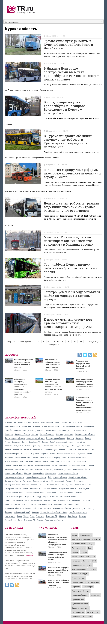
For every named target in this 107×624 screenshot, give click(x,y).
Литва (54, 465)
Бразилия (9, 434)
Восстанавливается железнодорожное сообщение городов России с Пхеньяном (84, 383)
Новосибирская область (36, 477)
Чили (32, 516)
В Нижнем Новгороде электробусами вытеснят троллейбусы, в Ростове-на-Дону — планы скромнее (71, 73)
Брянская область (22, 434)
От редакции (93, 582)
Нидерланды (50, 473)
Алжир (57, 422)
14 (75, 341)
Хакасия (35, 512)
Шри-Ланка (72, 516)
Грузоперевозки (78, 548)
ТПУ (97, 612)
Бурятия (34, 434)
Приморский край (12, 484)
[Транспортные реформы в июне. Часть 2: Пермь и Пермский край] (42, 570)
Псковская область (30, 484)
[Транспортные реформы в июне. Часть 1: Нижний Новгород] (42, 583)
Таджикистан (36, 500)
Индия (27, 445)
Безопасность (85, 535)
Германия (79, 438)
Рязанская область (83, 484)
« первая (10, 341)
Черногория (10, 516)
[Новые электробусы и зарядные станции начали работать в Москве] (42, 555)
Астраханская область (72, 426)
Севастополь (51, 492)
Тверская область (12, 504)
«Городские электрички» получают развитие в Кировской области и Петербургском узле (58, 539)
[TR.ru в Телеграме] (90, 355)
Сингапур (37, 496)
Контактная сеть (79, 569)
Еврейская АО (34, 442)
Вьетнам (70, 438)
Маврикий (63, 465)
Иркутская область (52, 445)
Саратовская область (48, 488)
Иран (40, 445)
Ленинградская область (23, 465)
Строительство (78, 612)
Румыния (69, 484)
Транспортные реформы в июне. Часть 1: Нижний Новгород (83, 365)
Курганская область (64, 461)
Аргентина (26, 426)
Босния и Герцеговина (76, 430)
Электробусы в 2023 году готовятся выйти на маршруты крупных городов (72, 295)
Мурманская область (13, 473)
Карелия (44, 453)
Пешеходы (76, 591)
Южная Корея (10, 520)
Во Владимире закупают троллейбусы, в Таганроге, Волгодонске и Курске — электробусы (64, 107)
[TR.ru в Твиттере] (85, 355)
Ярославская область (54, 520)
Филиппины (77, 508)
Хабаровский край (22, 512)
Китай (35, 457)
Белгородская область (46, 430)
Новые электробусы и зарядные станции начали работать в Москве (23, 363)
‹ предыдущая (24, 341)
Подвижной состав (80, 595)
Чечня (25, 516)
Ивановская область (78, 442)
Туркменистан (60, 504)
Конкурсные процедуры (82, 565)
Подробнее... (30, 555)
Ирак (34, 445)
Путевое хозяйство (80, 603)
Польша (69, 481)
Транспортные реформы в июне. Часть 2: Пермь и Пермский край (52, 363)
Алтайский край (75, 422)
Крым (45, 461)
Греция (88, 438)
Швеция (62, 516)
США (27, 500)
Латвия (8, 465)
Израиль (8, 445)
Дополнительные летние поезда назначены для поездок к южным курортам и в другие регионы (53, 385)
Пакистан (27, 481)
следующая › (95, 341)
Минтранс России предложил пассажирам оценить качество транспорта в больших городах (69, 240)
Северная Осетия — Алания (70, 492)
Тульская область (44, 504)
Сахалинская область (14, 492)
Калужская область (86, 449)
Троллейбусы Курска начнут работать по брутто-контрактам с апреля (71, 268)
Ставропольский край (14, 500)
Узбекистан (37, 508)
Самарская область (13, 488)
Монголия (48, 469)
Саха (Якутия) (83, 488)
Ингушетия (18, 445)
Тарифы (90, 612)
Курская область (81, 461)
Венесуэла (68, 434)
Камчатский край (12, 453)
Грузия (7, 442)
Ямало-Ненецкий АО (26, 520)
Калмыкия (71, 449)
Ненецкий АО (38, 473)
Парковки (76, 586)
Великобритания (47, 434)
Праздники (95, 595)
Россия (42, 484)
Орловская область (13, 481)
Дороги (84, 552)
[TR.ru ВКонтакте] (80, 355)
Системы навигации (80, 608)
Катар (52, 453)
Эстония (82, 516)
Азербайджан (47, 422)
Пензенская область (41, 481)
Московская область (81, 469)
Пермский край (57, 481)
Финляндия (88, 508)
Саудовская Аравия (67, 488)
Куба (52, 461)
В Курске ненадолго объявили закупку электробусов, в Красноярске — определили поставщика (68, 141)
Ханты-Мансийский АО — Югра (53, 512)
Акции (74, 535)
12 (63, 341)
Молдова (38, 469)
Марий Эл (19, 469)
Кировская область (23, 457)
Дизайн (75, 552)
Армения (36, 426)
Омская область (60, 477)
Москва (68, 469)
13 (69, 341)
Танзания (76, 500)
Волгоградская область (15, 438)
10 (53, 341)
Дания (24, 442)
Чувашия (40, 516)
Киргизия (9, 457)
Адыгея (36, 422)
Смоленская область (68, 496)
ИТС (94, 561)
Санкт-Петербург (30, 488)
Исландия (76, 445)
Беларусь (31, 430)
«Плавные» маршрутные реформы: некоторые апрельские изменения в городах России (72, 173)
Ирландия (66, 445)
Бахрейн (8, 430)
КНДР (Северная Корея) (50, 457)
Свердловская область (34, 492)
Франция (8, 512)
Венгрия (59, 434)
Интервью (90, 556)
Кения (89, 453)
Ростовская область (55, 484)
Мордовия (58, 469)
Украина (47, 508)
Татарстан (86, 500)
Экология (76, 616)
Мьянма (27, 473)
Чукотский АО (51, 516)
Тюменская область (13, 508)
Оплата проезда (79, 582)
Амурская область (12, 426)
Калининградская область (54, 449)
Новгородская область (14, 477)
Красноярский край (33, 461)
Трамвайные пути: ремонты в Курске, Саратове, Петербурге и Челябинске (68, 44)
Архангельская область (51, 426)
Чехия (19, 516)
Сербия (28, 496)
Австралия (18, 422)
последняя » (53, 344)
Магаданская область (78, 465)
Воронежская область (55, 438)
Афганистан (89, 426)
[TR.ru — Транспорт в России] (21, 13)
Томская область (29, 504)
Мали (91, 465)
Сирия (45, 496)
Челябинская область (78, 512)
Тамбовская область (61, 500)
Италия (8, 449)
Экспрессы (87, 616)
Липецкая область (42, 465)
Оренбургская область (78, 477)
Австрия (27, 422)
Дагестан (16, 442)
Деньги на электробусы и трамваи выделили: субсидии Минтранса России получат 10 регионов (71, 207)
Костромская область (77, 457)
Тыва (77, 504)
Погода (86, 591)
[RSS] (95, 355)
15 (81, 341)
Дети (90, 548)
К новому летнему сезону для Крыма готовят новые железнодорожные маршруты (68, 323)
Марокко (29, 469)
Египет (45, 442)
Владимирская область (84, 434)
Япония (40, 520)
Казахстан (37, 449)
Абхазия (8, 422)
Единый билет (78, 556)
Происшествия (78, 599)
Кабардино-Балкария (22, 449)
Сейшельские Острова (14, 496)
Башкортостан (20, 430)
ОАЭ (50, 477)
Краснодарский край (14, 461)
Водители (96, 539)
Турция (70, 504)
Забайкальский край (58, 442)
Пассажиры (88, 586)
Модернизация (78, 578)
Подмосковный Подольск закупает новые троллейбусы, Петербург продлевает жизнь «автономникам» (85, 403)
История (86, 561)
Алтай (64, 422)
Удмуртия (27, 508)
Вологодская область (35, 438)
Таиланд (47, 500)
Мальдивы (9, 469)
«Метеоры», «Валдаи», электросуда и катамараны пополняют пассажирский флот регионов (22, 387)
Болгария (62, 430)
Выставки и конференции (83, 543)
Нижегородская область (68, 473)
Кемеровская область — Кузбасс (71, 453)
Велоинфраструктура (81, 539)
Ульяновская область (62, 508)
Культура (92, 569)
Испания (86, 445)
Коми (64, 457)
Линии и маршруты (80, 573)
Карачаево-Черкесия (30, 453)
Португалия (79, 481)
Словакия (54, 496)
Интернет (76, 561)
